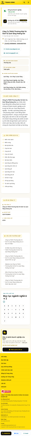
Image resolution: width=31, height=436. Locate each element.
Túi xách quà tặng (10, 183)
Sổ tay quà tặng (9, 180)
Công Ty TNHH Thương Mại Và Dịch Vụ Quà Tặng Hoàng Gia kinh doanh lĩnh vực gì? (14, 258)
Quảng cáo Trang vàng (7, 376)
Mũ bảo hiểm (8, 160)
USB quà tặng (8, 186)
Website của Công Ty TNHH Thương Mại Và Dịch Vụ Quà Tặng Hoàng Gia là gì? (14, 266)
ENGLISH (3, 387)
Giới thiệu (4, 356)
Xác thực (3, 363)
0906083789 (21, 44)
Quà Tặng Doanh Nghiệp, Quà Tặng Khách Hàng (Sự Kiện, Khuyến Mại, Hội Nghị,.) (14, 82)
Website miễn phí (6, 380)
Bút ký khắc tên (9, 145)
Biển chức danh (9, 139)
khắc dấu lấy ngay (10, 157)
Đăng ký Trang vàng (7, 373)
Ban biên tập (4, 360)
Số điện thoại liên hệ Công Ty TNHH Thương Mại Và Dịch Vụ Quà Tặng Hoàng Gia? (13, 249)
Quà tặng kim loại (10, 172)
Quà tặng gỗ (8, 169)
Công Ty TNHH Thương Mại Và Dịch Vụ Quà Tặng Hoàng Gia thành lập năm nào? (13, 282)
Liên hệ (3, 383)
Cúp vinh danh (9, 154)
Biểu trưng (8, 142)
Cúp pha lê (8, 151)
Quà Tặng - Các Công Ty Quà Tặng (13, 76)
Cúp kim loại (8, 148)
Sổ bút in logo (8, 177)
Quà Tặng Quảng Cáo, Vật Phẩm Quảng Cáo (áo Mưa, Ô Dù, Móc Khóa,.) (15, 88)
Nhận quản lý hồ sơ (16, 349)
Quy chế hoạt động (6, 366)
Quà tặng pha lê (9, 174)
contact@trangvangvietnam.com (8, 425)
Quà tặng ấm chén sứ (11, 166)
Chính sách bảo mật (6, 370)
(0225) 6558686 (10, 44)
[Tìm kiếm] (24, 2)
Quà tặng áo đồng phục (11, 163)
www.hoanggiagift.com (12, 53)
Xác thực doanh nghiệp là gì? (10, 345)
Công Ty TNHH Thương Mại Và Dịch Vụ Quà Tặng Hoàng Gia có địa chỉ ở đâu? (14, 241)
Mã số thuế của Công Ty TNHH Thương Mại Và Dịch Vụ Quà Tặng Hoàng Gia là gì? (14, 274)
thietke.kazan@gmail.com (13, 49)
